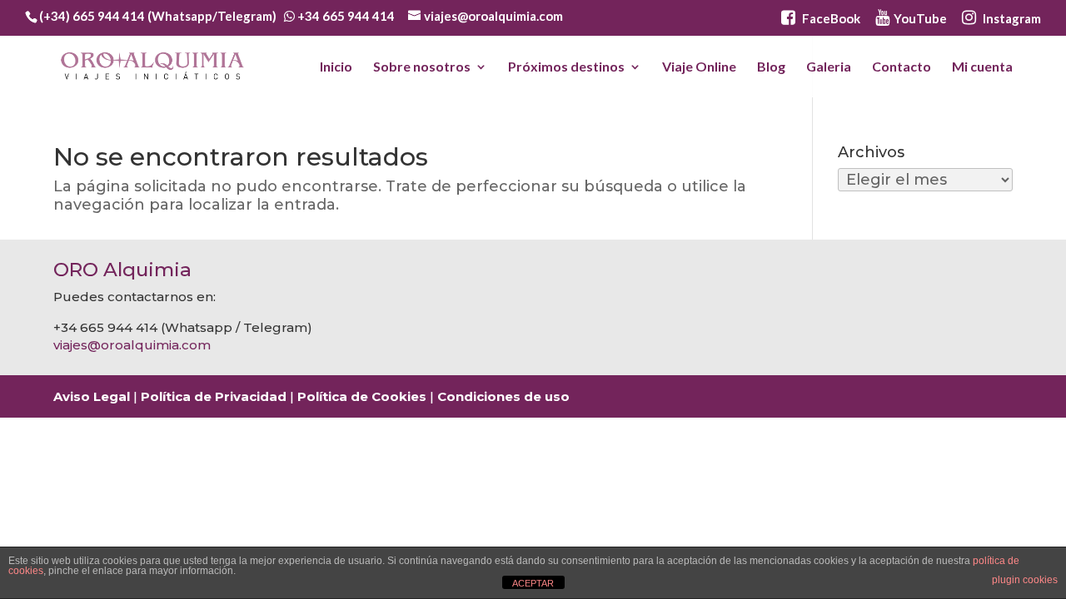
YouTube (920, 18)
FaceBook (830, 18)
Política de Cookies (361, 396)
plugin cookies (1025, 580)
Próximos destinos (566, 67)
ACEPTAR (533, 583)
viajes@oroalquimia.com (132, 345)
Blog (771, 67)
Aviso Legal (91, 396)
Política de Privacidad (213, 396)
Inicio (336, 67)
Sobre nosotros (422, 67)
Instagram (1010, 18)
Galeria (828, 67)
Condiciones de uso (503, 396)
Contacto (901, 67)
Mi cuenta (982, 67)
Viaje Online (699, 67)
